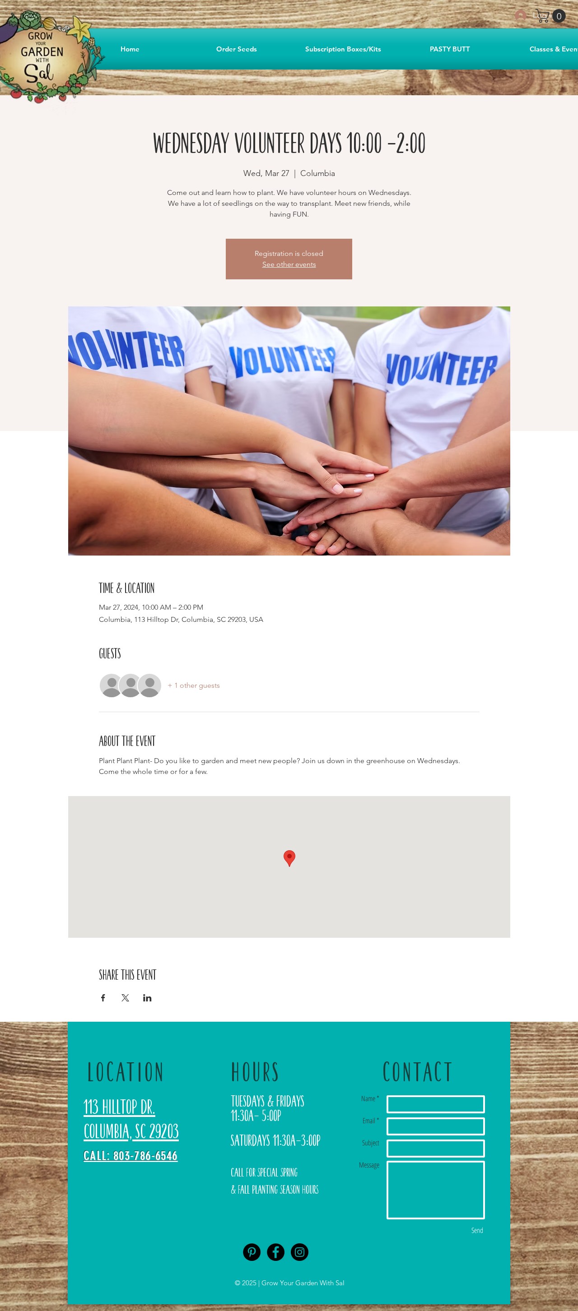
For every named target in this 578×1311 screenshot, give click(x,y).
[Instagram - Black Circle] (299, 1252)
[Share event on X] (125, 997)
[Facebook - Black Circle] (275, 1252)
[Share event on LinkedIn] (147, 997)
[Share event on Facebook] (103, 997)
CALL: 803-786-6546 (130, 1156)
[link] (552, 16)
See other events (289, 264)
